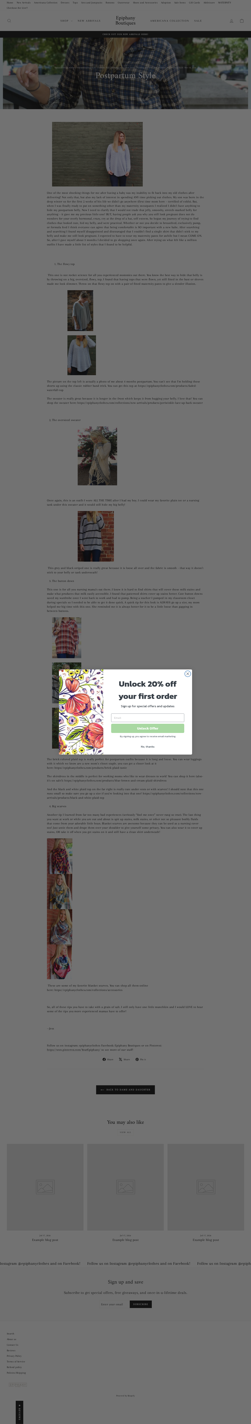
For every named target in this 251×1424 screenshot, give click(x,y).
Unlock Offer (147, 728)
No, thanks (148, 747)
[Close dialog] (188, 674)
